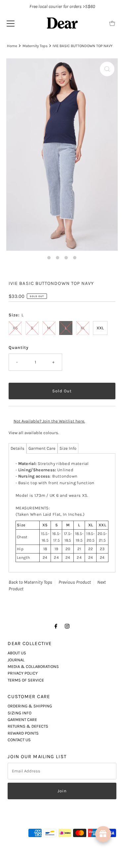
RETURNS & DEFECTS (28, 726)
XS (15, 327)
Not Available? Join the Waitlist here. (49, 421)
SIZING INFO (19, 712)
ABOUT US (17, 652)
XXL (100, 327)
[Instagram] (67, 626)
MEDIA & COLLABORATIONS (33, 666)
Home (12, 45)
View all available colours (33, 432)
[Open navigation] (11, 23)
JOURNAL (16, 659)
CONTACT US (19, 739)
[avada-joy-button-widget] (103, 834)
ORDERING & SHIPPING (30, 705)
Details (17, 448)
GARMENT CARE (22, 719)
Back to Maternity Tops (30, 582)
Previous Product (75, 582)
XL (82, 327)
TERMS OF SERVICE (26, 680)
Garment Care (42, 448)
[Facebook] (56, 626)
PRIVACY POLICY (23, 673)
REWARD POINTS (23, 733)
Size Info (68, 448)
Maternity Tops (35, 45)
